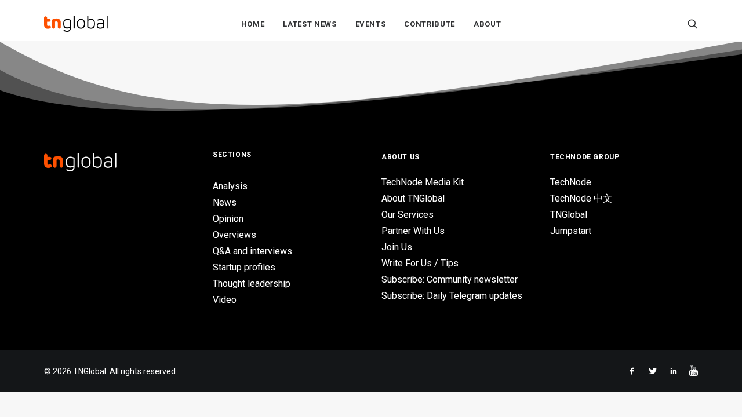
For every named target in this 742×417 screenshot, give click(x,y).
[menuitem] (253, 23)
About (487, 24)
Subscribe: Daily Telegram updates (451, 295)
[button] (693, 23)
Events (370, 24)
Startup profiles (244, 267)
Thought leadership (251, 283)
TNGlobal (568, 214)
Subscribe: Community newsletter (449, 279)
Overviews (234, 234)
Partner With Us (413, 230)
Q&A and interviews (252, 251)
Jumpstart (570, 230)
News (225, 202)
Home (253, 24)
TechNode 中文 (581, 198)
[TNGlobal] (76, 24)
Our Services (407, 214)
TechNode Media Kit (422, 182)
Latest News (309, 24)
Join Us (396, 247)
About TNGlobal (413, 198)
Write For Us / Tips (420, 263)
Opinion (228, 218)
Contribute (429, 24)
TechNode (570, 182)
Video (225, 299)
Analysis (230, 186)
